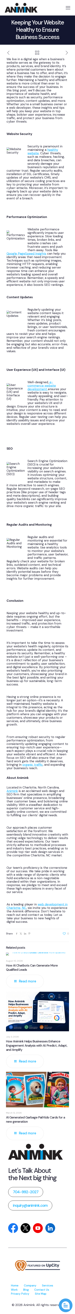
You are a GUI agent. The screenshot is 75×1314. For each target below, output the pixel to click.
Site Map (40, 1294)
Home (14, 1285)
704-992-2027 (25, 1192)
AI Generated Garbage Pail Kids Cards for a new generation (35, 1119)
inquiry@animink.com (30, 1205)
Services (47, 1285)
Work (14, 1290)
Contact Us (41, 1290)
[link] (35, 1152)
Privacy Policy (20, 1294)
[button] (65, 1305)
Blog (26, 1290)
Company (30, 1285)
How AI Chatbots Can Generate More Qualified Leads (32, 967)
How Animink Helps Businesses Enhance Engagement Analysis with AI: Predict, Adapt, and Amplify (36, 1045)
